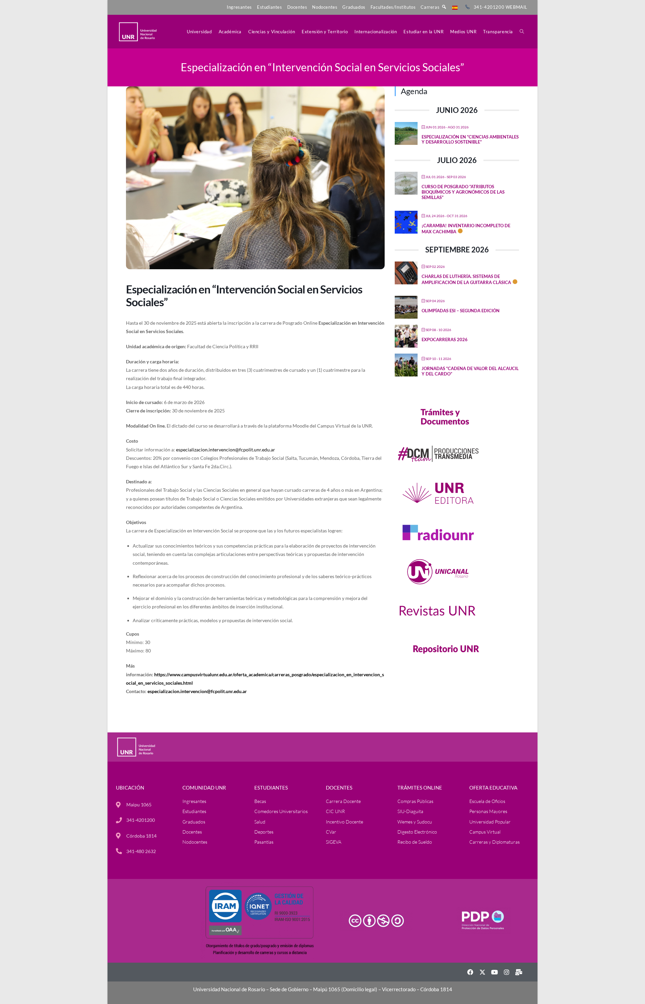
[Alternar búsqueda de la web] (521, 31)
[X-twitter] (482, 972)
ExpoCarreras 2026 (445, 339)
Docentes (297, 7)
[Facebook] (470, 972)
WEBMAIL (516, 7)
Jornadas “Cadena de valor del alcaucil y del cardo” (470, 371)
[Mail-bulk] (519, 972)
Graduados (353, 7)
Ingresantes (239, 7)
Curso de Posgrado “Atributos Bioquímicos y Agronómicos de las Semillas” (463, 192)
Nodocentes (324, 7)
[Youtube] (494, 972)
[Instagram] (507, 972)
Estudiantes (269, 7)
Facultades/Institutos (393, 7)
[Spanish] (455, 7)
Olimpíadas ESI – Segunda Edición (461, 310)
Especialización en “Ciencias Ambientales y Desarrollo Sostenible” (470, 139)
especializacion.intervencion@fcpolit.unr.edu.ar (225, 449)
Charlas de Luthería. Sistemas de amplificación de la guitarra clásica (466, 279)
